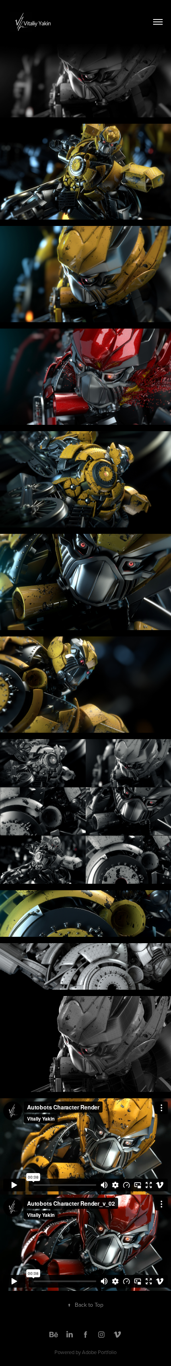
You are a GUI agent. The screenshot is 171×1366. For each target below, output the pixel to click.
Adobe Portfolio (99, 1352)
